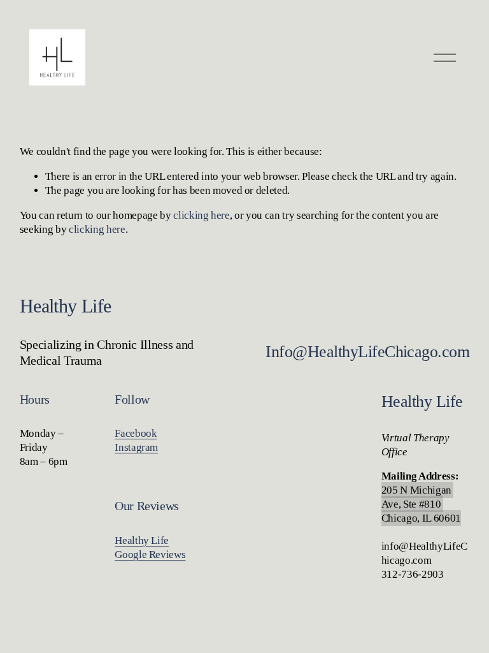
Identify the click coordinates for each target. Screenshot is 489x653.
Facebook (136, 433)
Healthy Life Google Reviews (150, 547)
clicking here (201, 215)
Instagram (136, 447)
